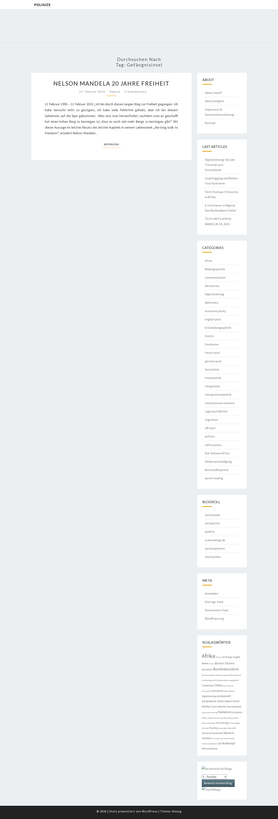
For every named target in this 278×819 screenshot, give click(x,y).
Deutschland (229, 691)
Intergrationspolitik (218, 394)
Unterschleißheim (209, 743)
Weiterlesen (112, 144)
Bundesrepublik (209, 675)
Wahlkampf (228, 743)
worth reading (214, 478)
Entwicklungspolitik (218, 327)
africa (208, 260)
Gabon (228, 701)
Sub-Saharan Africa (217, 453)
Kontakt (210, 123)
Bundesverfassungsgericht (228, 680)
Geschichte (212, 369)
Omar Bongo (222, 723)
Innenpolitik (213, 378)
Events (209, 336)
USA (220, 743)
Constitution (228, 686)
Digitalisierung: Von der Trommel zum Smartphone (220, 165)
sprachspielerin (215, 548)
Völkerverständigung (218, 461)
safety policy (213, 445)
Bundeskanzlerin (226, 669)
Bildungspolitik (215, 269)
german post (213, 361)
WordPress (150, 811)
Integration (212, 386)
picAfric (210, 531)
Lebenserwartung (215, 718)
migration (211, 420)
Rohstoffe (232, 728)
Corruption (206, 691)
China (218, 685)
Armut (211, 663)
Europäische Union (213, 701)
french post (212, 352)
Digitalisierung (214, 294)
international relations (220, 403)
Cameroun (208, 685)
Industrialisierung (209, 712)
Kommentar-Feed (216, 610)
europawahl (224, 696)
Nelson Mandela (208, 723)
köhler (204, 718)
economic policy (215, 311)
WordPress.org (214, 618)
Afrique (219, 657)
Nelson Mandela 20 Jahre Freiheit (111, 83)
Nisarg (177, 811)
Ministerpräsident (231, 718)
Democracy (212, 286)
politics (210, 436)
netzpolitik (212, 523)
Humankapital (234, 706)
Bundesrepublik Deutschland (228, 675)
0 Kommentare (136, 91)
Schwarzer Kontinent (212, 733)
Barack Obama (224, 663)
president (223, 728)
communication (215, 277)
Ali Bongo (228, 657)
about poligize (214, 101)
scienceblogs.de (215, 540)
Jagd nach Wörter (216, 411)
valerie (114, 91)
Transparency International (223, 738)
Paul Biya (214, 728)
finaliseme (212, 344)
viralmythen (213, 557)
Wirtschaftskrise (209, 748)
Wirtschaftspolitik (216, 470)
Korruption (236, 712)
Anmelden (211, 593)
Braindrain (207, 669)
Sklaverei (228, 733)
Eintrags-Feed (214, 602)
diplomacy (211, 302)
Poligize (42, 4)
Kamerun (224, 712)
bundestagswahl (209, 680)
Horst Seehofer (218, 706)
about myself (213, 92)
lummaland (212, 515)
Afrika (208, 655)
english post (213, 319)
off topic (210, 428)
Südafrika (206, 738)
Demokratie (218, 691)
